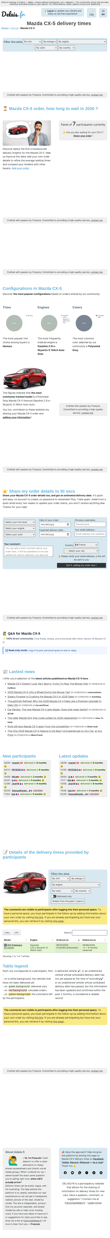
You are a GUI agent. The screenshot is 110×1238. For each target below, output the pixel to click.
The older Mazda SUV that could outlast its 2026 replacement (43, 718)
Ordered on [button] (62, 940)
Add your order (20, 168)
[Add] (104, 1229)
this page (58, 921)
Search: (68, 932)
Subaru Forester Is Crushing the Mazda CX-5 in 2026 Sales (41, 696)
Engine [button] (33, 940)
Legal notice (95, 1202)
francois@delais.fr (32, 1220)
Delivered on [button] (89, 940)
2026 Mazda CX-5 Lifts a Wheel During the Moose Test (39, 692)
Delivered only (64, 896)
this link (38, 917)
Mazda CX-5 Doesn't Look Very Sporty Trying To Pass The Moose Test (48, 683)
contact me (96, 94)
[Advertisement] (55, 73)
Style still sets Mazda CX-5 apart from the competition (38, 726)
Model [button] (7, 940)
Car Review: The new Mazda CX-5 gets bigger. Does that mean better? (48, 709)
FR (103, 11)
